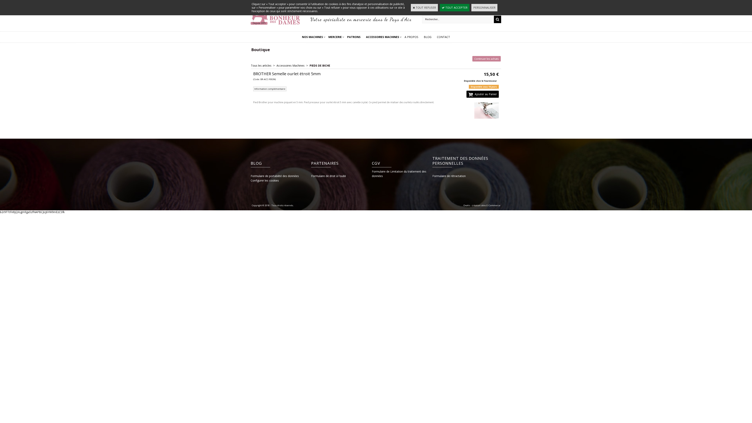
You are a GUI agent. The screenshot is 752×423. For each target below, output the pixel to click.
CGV (376, 163)
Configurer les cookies (265, 180)
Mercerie (335, 37)
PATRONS (354, 37)
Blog (427, 37)
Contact (443, 37)
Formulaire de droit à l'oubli (328, 176)
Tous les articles (261, 65)
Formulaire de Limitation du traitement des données (399, 174)
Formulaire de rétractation (449, 176)
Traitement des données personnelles (460, 161)
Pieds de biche (320, 65)
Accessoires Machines (382, 37)
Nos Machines (312, 37)
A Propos (411, 37)
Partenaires (325, 163)
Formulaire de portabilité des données (275, 176)
